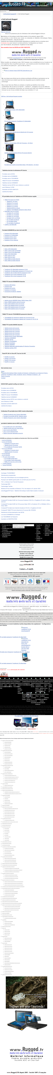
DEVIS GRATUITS (32, 728)
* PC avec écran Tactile (8, 456)
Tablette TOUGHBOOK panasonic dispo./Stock (19, 209)
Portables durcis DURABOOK (9, 176)
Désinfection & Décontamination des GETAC (12, 512)
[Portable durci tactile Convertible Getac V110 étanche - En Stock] (9, 158)
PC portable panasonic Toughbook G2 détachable (13, 637)
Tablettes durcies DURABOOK (10, 183)
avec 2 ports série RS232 (10, 430)
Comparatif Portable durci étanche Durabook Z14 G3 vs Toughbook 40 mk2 (21, 508)
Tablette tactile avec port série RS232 (13, 428)
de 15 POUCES (6, 455)
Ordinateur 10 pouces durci (11, 443)
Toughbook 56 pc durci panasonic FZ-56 (15, 276)
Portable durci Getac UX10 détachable (14, 109)
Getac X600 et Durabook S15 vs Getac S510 (8, 873)
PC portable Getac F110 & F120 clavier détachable (11, 891)
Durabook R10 (8, 286)
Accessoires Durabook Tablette (12, 291)
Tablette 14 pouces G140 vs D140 (6, 911)
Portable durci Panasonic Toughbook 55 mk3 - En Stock (15, 652)
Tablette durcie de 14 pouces (12, 333)
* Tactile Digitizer (6, 463)
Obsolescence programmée (8, 475)
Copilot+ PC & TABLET (5, 783)
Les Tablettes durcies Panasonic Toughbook (10, 918)
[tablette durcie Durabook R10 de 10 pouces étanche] (9, 147)
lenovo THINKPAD (6, 768)
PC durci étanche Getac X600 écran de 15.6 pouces (11, 878)
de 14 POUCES (6, 453)
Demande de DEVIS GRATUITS (10, 189)
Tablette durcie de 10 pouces (12, 329)
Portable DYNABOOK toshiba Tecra (9, 770)
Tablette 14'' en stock (12, 206)
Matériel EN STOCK (4, 936)
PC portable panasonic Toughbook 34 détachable (11, 893)
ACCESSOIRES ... (4, 919)
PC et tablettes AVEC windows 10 (6, 818)
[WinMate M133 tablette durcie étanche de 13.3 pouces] (9, 126)
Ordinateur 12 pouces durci (11, 450)
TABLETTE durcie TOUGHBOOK (10, 180)
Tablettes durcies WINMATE (5, 805)
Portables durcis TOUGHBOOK (10, 178)
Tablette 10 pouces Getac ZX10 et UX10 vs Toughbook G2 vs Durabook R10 (12, 903)
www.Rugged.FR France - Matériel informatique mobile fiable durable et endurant (22, 490)
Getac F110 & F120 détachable (12, 252)
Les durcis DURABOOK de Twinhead (10, 514)
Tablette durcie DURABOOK (5, 913)
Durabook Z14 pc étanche (11, 240)
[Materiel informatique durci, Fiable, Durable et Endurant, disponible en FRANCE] (26, 1021)
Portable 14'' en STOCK (13, 216)
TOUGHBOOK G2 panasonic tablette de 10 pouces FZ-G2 (19, 317)
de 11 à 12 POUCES (7, 448)
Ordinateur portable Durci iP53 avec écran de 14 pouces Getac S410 (13, 883)
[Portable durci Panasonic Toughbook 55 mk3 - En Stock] (26, 644)
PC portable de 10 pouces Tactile (13, 447)
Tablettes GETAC (8, 339)
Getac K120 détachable (10, 254)
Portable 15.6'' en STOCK (13, 218)
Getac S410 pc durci (9, 255)
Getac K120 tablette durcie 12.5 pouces (14, 307)
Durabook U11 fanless (10, 290)
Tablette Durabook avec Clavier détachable (14, 414)
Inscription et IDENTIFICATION (9, 519)
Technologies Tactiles (6, 486)
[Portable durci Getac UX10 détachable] (9, 104)
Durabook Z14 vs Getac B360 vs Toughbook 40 (8, 866)
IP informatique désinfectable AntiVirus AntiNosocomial (9, 898)
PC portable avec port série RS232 (12, 426)
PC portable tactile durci (10, 458)
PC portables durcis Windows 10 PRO (9, 820)
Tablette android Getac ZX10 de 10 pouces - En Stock (18, 143)
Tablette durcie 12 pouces (11, 452)
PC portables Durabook (13, 219)
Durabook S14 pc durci (10, 236)
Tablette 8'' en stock (12, 201)
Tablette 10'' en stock (12, 203)
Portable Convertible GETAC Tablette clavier (15, 416)
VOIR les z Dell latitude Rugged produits (11, 96)
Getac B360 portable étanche (12, 259)
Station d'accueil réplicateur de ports (13, 433)
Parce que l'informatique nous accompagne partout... (15, 477)
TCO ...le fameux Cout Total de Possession (12, 482)
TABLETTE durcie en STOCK (11, 199)
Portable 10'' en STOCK (13, 213)
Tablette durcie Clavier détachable (13, 336)
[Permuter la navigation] (1, 1)
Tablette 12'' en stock (12, 204)
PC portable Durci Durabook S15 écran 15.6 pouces (11, 876)
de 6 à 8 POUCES (6, 440)
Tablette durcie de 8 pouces (11, 328)
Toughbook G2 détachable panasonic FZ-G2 (16, 269)
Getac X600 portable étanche (12, 260)
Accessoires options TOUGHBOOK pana (9, 924)
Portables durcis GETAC (8, 174)
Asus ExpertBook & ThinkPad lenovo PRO (7, 765)
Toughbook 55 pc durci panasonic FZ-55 (15, 274)
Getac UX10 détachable (10, 249)
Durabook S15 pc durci (10, 238)
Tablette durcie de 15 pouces (12, 334)
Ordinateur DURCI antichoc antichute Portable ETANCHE (9, 863)
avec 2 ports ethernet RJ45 (10, 431)
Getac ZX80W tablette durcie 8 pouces (14, 302)
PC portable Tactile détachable (12, 460)
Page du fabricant (5, 32)
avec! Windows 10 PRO (8, 187)
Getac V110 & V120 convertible (12, 250)
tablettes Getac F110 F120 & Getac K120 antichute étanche (12, 908)
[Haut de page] (51, 1073)
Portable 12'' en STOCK (13, 214)
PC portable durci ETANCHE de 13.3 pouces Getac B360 (11, 868)
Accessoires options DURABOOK (8, 921)
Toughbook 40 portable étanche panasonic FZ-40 (17, 272)
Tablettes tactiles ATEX (10, 348)
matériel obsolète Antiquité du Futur (7, 974)
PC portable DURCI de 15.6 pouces (9, 971)
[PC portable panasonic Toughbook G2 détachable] (26, 631)
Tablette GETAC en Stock (13, 208)
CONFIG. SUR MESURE (10, 224)
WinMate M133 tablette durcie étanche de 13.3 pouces (18, 132)
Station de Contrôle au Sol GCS (6, 926)
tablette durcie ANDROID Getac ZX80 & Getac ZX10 (17, 300)
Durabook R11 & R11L (9, 288)
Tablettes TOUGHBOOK (10, 341)
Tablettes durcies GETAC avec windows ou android (15, 185)
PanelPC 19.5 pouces (9, 360)
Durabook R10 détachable (11, 233)
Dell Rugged (5, 68)
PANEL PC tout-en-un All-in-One (12, 461)
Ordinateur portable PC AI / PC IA (8, 785)
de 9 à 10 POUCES (7, 442)
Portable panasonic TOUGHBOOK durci (7, 773)
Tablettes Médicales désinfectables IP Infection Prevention (19, 346)
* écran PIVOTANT (7, 465)
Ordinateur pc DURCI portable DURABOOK (7, 740)
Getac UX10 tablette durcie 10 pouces (14, 303)
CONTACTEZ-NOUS (7, 191)
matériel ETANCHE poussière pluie (6, 841)
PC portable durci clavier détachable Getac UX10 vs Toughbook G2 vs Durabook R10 (13, 886)
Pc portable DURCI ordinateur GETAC (7, 750)
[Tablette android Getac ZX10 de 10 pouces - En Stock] (9, 137)
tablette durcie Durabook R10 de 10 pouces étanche (18, 153)
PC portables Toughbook (13, 223)
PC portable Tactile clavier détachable (7, 856)
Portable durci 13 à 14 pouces (8, 969)
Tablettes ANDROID (9, 344)
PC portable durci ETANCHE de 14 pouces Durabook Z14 (11, 871)
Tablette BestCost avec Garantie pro (7, 823)
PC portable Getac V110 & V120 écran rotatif (8, 896)
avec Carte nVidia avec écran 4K (6, 825)
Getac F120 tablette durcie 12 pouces (14, 305)
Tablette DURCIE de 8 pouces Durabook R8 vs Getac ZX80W (10, 901)
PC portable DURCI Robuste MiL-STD (7, 966)
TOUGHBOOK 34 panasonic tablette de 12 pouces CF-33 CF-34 (21, 319)
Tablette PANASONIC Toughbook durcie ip (7, 916)
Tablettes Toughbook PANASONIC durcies (7, 790)
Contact (3, 378)
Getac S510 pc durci (9, 257)
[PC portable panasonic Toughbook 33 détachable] (9, 115)
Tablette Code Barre (9, 343)
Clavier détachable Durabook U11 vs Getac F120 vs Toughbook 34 (11, 888)
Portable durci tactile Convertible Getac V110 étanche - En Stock (21, 164)
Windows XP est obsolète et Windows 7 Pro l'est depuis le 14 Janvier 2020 (20, 488)
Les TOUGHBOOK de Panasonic (9, 516)
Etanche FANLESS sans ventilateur (6, 843)
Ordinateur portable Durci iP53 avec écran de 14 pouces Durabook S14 (13, 881)
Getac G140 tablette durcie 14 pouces (14, 308)
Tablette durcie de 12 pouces (12, 331)
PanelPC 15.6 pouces (9, 358)
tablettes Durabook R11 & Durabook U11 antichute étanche (12, 906)
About (2, 371)
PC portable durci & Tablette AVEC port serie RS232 (9, 846)
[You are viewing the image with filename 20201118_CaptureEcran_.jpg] (18, 70)
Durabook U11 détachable (11, 235)
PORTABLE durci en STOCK (11, 211)
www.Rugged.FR (17, 57)
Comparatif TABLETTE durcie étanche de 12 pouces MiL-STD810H (18, 510)
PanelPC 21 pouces (9, 361)
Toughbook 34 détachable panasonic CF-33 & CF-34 (18, 271)
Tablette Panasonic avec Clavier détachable (14, 417)
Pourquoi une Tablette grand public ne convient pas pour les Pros (18, 479)
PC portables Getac (12, 221)
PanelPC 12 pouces (9, 356)
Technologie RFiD (5, 484)
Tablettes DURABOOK (10, 338)
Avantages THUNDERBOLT (8, 473)
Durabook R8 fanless (9, 285)
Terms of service (5, 376)
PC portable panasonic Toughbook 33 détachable (17, 121)
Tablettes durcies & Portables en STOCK (7, 788)
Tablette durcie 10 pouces (11, 445)
